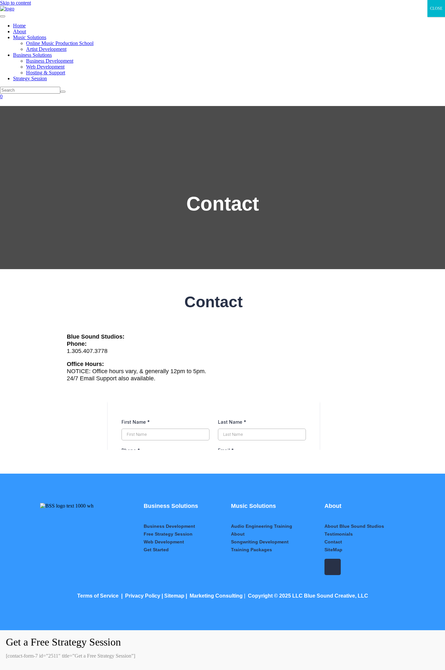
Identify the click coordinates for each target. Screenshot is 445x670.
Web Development (45, 66)
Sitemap (174, 596)
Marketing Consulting (216, 596)
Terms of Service (98, 596)
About (19, 31)
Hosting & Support (45, 72)
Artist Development (46, 49)
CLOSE (436, 8)
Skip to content (15, 3)
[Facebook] (332, 567)
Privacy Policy (142, 596)
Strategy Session (30, 78)
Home (19, 25)
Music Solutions (29, 37)
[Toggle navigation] (2, 16)
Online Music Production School (59, 43)
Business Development (49, 61)
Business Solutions (32, 55)
